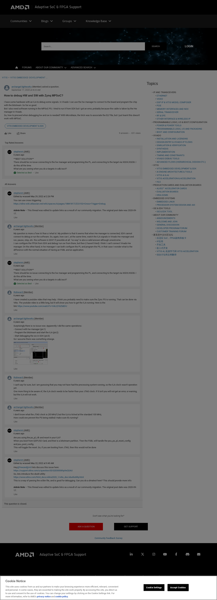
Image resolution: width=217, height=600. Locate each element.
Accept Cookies (178, 587)
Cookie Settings (154, 587)
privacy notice (44, 596)
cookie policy (61, 596)
